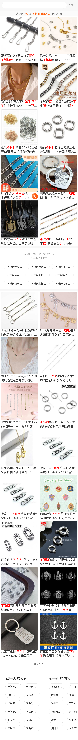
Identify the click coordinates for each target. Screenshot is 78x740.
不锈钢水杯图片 (39, 283)
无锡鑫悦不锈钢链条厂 (38, 695)
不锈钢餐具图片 (39, 275)
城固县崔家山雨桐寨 (62, 728)
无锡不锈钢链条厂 (18, 686)
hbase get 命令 (59, 686)
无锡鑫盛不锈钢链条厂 (20, 711)
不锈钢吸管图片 (15, 275)
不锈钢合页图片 (15, 266)
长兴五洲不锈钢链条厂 (20, 703)
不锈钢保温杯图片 (64, 283)
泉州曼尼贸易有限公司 (63, 695)
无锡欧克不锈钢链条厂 (38, 703)
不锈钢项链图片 (39, 266)
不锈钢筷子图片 (63, 275)
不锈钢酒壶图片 (15, 283)
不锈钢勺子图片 (63, 266)
